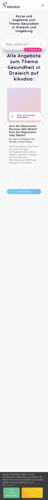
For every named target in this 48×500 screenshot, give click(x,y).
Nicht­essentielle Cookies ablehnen (32, 492)
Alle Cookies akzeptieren (11, 492)
